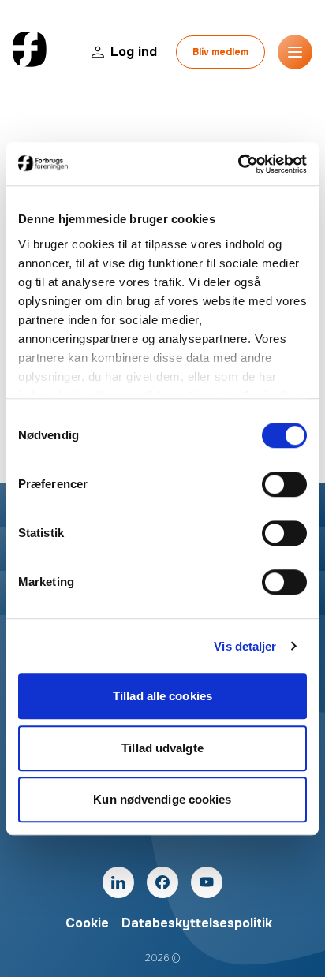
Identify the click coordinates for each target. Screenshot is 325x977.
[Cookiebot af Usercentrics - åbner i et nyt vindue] (238, 164)
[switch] (284, 484)
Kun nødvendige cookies (162, 799)
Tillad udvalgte (162, 748)
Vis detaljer (245, 646)
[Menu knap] (295, 52)
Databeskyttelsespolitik (196, 923)
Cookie (87, 923)
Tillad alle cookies (162, 696)
